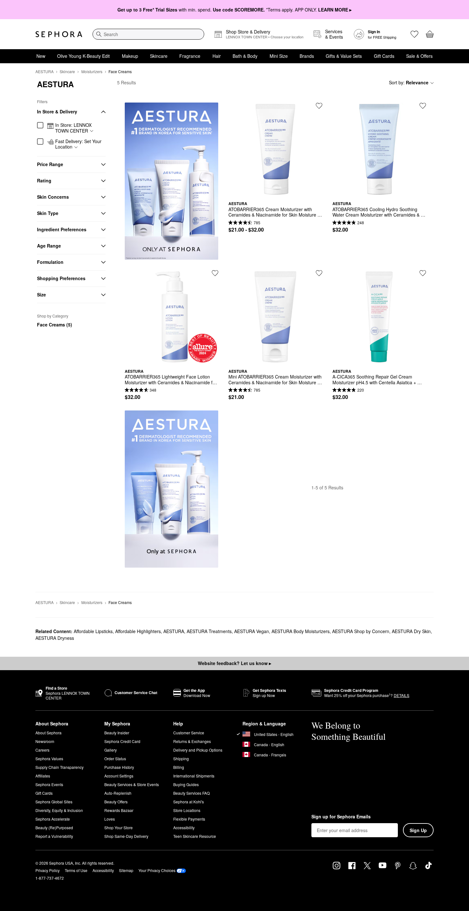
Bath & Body (245, 56)
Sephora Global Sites (53, 801)
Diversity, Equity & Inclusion (59, 810)
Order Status (115, 758)
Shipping (181, 758)
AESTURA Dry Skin (411, 631)
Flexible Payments (189, 819)
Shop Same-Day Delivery (126, 836)
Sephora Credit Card (122, 741)
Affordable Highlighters (138, 631)
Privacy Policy (47, 870)
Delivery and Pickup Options (197, 750)
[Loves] (414, 34)
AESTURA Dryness (54, 638)
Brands (307, 56)
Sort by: (408, 82)
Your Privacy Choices (156, 870)
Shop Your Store (118, 827)
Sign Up (418, 830)
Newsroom (44, 741)
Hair (216, 56)
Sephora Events (49, 784)
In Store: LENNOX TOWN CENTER (73, 128)
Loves (109, 819)
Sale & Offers (419, 56)
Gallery (110, 750)
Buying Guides (186, 784)
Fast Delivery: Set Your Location (78, 144)
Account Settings (118, 775)
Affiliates (42, 775)
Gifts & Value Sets (344, 56)
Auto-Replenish (117, 793)
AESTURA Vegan (251, 631)
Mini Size (279, 56)
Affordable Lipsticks (93, 631)
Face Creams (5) (54, 324)
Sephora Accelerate (52, 819)
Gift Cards (384, 56)
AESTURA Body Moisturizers (301, 631)
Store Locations (186, 810)
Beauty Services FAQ (191, 793)
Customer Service (188, 732)
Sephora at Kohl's (188, 801)
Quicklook (275, 191)
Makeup (130, 56)
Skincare (159, 56)
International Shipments (193, 775)
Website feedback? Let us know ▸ (234, 663)
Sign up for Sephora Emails (341, 817)
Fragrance (189, 56)
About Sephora (48, 732)
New (40, 56)
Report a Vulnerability (54, 836)
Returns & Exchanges (192, 741)
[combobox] (148, 34)
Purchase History (119, 767)
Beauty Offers (116, 801)
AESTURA (44, 71)
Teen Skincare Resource (194, 836)
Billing (178, 767)
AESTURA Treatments (209, 631)
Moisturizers (91, 71)
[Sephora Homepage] (58, 34)
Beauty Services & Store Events (131, 784)
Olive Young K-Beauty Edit (83, 56)
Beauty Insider (116, 732)
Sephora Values (49, 758)
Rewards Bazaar (118, 810)
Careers (42, 750)
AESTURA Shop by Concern (360, 631)
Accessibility (184, 827)
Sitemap (126, 870)
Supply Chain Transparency (59, 767)
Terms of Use (76, 870)
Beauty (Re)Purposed (54, 827)
